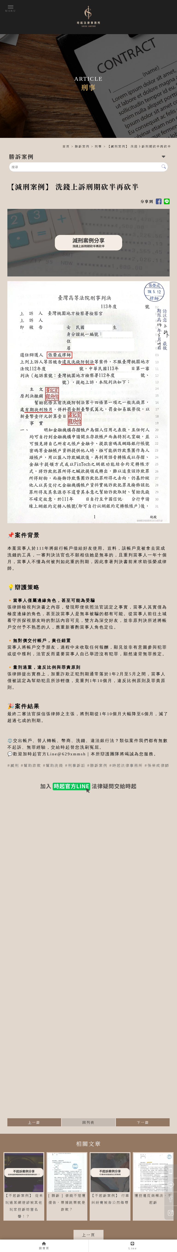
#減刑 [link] (13, 765)
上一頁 (88, 1234)
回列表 (88, 1122)
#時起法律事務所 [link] (126, 765)
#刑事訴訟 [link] (75, 765)
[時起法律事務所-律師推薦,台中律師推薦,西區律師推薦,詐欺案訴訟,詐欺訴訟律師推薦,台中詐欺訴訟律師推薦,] (88, 17)
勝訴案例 (82, 146)
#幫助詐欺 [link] (31, 765)
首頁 (66, 146)
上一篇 (34, 1122)
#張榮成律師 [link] (157, 765)
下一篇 (143, 1122)
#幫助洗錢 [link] (53, 765)
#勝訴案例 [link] (97, 765)
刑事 (98, 146)
